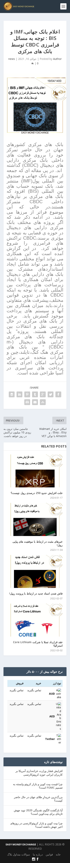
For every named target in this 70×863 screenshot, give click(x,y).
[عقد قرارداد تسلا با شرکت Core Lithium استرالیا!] (35, 620)
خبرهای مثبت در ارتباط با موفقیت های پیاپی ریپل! (37, 543)
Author (57, 59)
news (11, 59)
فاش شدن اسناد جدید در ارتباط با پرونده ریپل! (36, 593)
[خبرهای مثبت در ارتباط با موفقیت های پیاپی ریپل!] (35, 519)
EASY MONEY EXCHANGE (21, 844)
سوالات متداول (21, 854)
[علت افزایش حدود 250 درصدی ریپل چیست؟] (35, 470)
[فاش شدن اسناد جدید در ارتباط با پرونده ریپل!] (35, 571)
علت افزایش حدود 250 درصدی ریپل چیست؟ (37, 493)
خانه (58, 854)
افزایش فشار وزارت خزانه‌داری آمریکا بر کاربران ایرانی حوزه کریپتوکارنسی (39, 772)
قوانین (49, 854)
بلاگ (9, 854)
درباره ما (38, 854)
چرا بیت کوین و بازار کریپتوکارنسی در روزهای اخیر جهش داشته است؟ (36, 825)
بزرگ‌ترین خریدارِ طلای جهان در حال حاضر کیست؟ (38, 798)
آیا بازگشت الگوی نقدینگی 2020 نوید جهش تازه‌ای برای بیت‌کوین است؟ (38, 812)
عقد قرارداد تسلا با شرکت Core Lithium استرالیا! (38, 643)
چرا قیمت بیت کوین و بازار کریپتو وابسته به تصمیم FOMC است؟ (38, 785)
